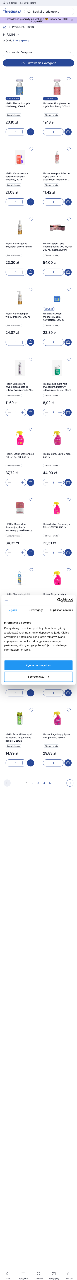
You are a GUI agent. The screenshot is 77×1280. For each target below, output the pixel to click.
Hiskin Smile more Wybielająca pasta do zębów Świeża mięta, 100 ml (19, 387)
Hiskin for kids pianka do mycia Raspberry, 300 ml (56, 105)
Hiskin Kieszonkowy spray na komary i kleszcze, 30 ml (17, 176)
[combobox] (49, 11)
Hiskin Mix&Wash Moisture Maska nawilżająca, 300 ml (53, 316)
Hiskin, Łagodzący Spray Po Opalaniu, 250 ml (56, 736)
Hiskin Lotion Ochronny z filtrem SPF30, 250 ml (56, 526)
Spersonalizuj (36, 676)
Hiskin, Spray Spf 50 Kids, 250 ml (57, 455)
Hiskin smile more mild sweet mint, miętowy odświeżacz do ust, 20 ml (57, 386)
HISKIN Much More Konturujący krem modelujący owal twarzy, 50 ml (19, 527)
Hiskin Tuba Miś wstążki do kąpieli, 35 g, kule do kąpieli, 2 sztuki (19, 737)
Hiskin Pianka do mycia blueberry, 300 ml (18, 105)
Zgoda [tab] (13, 609)
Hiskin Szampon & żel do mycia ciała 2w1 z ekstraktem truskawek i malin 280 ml (56, 176)
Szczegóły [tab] (36, 609)
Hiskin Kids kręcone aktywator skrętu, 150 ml (19, 245)
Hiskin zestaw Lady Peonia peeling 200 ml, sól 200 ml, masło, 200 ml (57, 246)
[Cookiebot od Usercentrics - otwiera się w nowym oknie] (57, 600)
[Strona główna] (4, 27)
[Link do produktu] (19, 106)
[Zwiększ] (22, 131)
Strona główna (21, 40)
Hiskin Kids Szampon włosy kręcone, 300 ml (18, 315)
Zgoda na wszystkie (38, 665)
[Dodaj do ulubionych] (31, 79)
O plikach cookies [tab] (61, 609)
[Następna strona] (69, 783)
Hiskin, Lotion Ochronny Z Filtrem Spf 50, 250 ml (20, 455)
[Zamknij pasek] (72, 20)
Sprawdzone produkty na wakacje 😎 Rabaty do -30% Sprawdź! (36, 20)
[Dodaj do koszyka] (30, 131)
